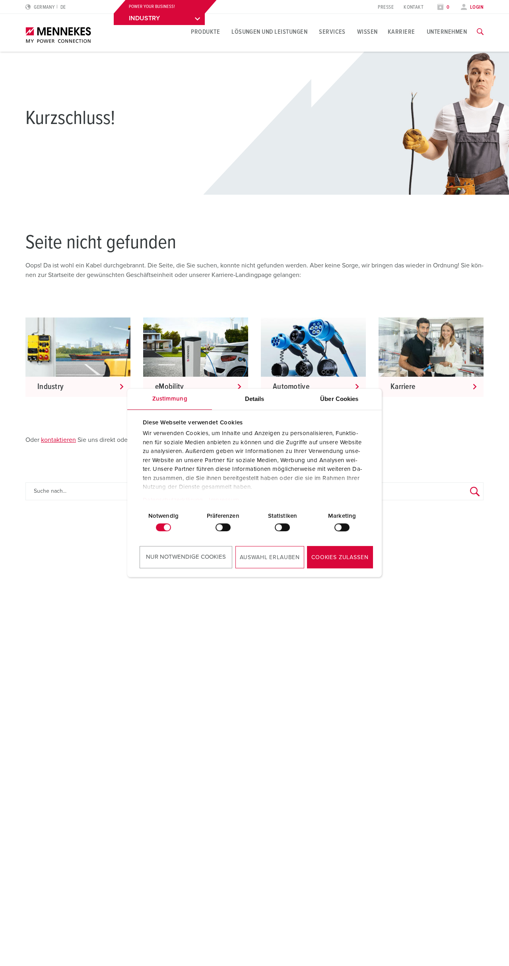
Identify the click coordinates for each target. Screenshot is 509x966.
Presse (386, 7)
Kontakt (414, 7)
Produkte (205, 32)
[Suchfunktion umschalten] (480, 32)
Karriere (401, 32)
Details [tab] (254, 398)
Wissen (367, 32)
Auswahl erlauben (270, 557)
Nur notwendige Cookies (186, 557)
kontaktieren (58, 440)
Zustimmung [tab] (169, 399)
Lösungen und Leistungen (269, 32)
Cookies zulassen (339, 557)
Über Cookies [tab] (339, 398)
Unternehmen (447, 32)
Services (332, 32)
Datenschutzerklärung (173, 500)
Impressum (224, 500)
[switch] (223, 527)
